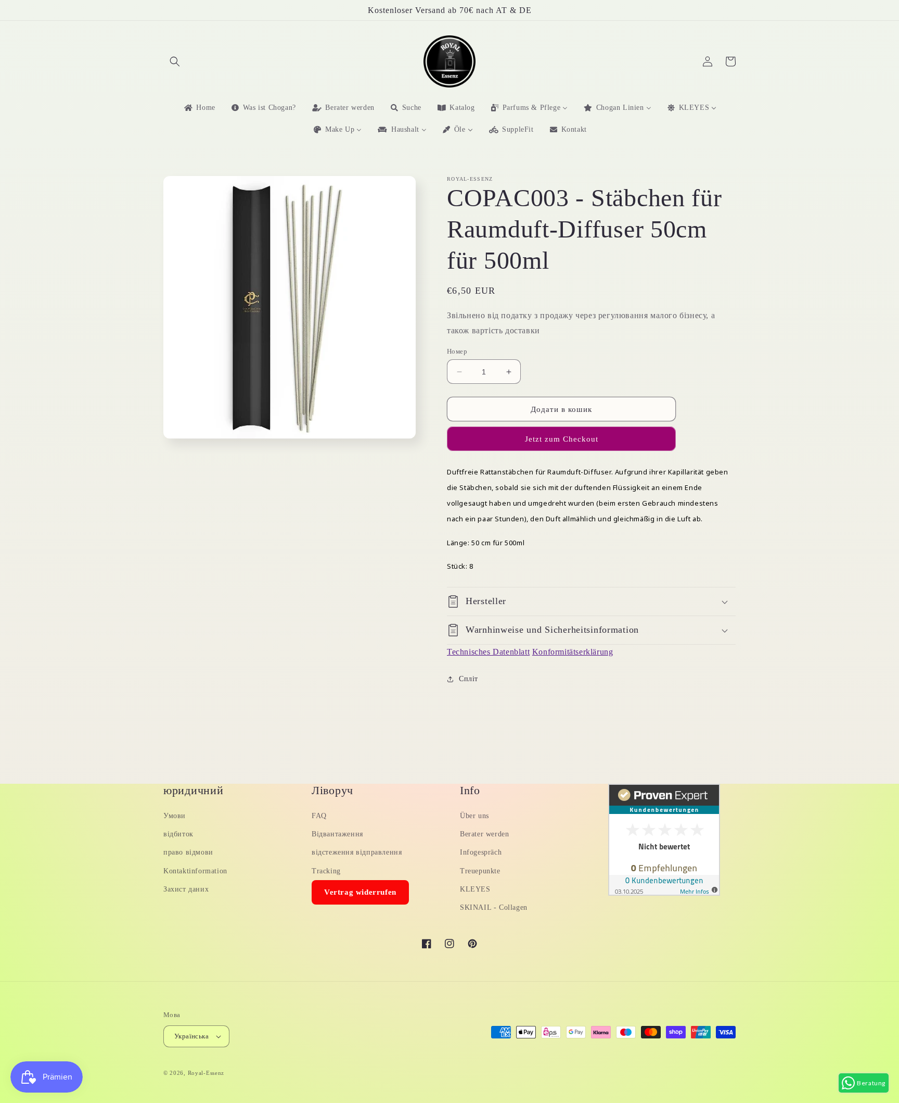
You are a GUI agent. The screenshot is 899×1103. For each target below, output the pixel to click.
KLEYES (475, 889)
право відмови (188, 852)
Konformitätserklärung (572, 651)
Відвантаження (337, 834)
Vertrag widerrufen (360, 892)
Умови (174, 816)
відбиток (178, 834)
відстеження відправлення (357, 852)
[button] (174, 61)
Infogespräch (481, 852)
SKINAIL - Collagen (494, 907)
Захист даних (186, 889)
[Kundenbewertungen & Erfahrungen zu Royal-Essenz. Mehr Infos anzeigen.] (664, 892)
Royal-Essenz (206, 1073)
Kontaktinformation (195, 871)
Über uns (474, 816)
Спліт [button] (468, 679)
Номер (457, 351)
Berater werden (484, 834)
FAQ (319, 816)
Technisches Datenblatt (488, 651)
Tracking (326, 871)
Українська (191, 1036)
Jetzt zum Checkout (561, 439)
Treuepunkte (480, 871)
